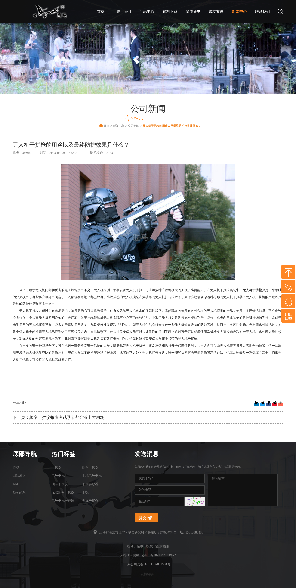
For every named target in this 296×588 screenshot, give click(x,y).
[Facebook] (268, 404)
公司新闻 (133, 125)
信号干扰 (58, 475)
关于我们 (123, 11)
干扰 (85, 492)
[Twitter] (262, 404)
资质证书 (193, 11)
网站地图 (19, 475)
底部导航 (25, 454)
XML (16, 484)
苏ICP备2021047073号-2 (159, 555)
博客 (16, 467)
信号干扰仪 (60, 484)
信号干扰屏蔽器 (63, 500)
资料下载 (170, 11)
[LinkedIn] (256, 404)
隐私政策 (19, 492)
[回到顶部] (288, 272)
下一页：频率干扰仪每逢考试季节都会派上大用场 (58, 417)
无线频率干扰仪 (63, 492)
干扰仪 (56, 467)
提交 (143, 518)
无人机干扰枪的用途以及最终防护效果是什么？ (172, 125)
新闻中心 (239, 11)
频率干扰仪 (90, 467)
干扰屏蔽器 (90, 484)
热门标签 (64, 454)
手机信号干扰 (92, 475)
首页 (100, 11)
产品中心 (146, 11)
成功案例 (216, 11)
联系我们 (262, 11)
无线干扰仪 (90, 500)
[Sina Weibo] (274, 404)
